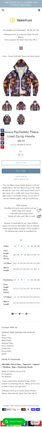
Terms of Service (8, 346)
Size (20, 151)
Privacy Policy (6, 338)
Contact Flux (6, 348)
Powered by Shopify (33, 406)
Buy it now (21, 171)
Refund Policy (6, 340)
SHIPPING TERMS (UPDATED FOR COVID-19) (18, 332)
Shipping (13, 144)
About (4, 335)
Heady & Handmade (20, 406)
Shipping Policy (7, 343)
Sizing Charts (6, 351)
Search (4, 354)
